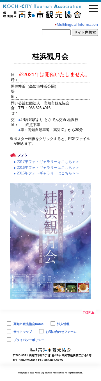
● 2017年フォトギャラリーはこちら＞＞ (44, 162)
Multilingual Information (76, 24)
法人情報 (63, 324)
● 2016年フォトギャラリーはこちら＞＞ (46, 167)
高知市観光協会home (28, 324)
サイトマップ (22, 331)
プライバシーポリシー (28, 340)
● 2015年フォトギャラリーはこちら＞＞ (46, 173)
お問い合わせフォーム (61, 331)
